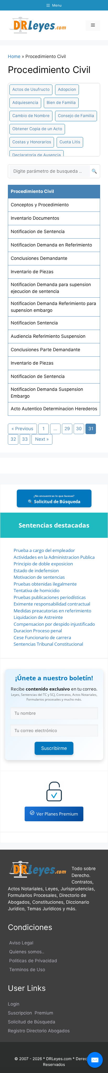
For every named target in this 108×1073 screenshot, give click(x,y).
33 (25, 439)
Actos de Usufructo (31, 89)
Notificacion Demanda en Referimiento (51, 245)
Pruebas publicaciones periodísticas (50, 597)
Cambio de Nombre (31, 115)
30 (79, 428)
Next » (42, 439)
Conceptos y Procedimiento (40, 204)
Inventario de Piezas (32, 271)
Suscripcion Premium (30, 1013)
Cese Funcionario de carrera (42, 637)
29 (67, 428)
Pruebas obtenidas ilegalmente (45, 584)
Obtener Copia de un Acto (37, 128)
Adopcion (67, 89)
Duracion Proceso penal (38, 631)
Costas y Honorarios (31, 141)
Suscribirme (54, 748)
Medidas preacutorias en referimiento (52, 611)
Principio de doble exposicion (43, 564)
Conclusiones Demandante (39, 258)
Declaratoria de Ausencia (36, 154)
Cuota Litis (70, 141)
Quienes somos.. (26, 951)
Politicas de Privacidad (32, 960)
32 (13, 439)
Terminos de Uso (26, 969)
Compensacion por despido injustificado (54, 624)
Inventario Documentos (35, 218)
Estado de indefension (36, 570)
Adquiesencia (25, 102)
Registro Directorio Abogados (39, 1030)
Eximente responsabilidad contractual (52, 604)
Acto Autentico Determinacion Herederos (54, 408)
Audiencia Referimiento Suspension (48, 336)
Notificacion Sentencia (34, 322)
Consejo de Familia (76, 115)
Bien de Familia (61, 102)
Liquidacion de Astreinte (38, 617)
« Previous (22, 428)
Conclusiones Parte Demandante (45, 349)
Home (14, 56)
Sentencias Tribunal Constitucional (48, 644)
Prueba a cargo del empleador (44, 550)
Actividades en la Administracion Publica (54, 557)
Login (13, 1004)
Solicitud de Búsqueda (31, 1021)
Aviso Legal (20, 942)
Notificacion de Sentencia (38, 231)
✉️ (95, 1060)
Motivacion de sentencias (39, 577)
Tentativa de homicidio (37, 590)
